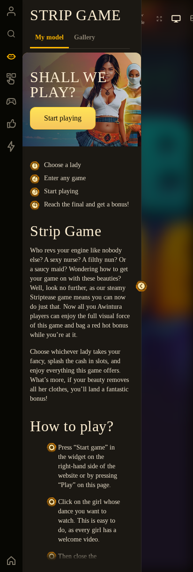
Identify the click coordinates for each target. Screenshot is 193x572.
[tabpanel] (81, 307)
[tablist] (80, 37)
